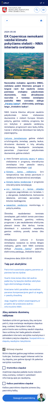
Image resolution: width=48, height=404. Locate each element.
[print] (41, 20)
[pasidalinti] (6, 20)
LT (41, 3)
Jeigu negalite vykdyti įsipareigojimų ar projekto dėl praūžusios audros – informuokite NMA (22, 304)
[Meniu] (43, 10)
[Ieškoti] (37, 10)
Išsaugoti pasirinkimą (24, 398)
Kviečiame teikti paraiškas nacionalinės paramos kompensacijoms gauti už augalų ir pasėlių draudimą (23, 292)
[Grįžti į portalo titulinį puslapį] (5, 3)
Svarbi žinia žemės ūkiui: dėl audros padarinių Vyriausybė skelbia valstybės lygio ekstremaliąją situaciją (22, 281)
